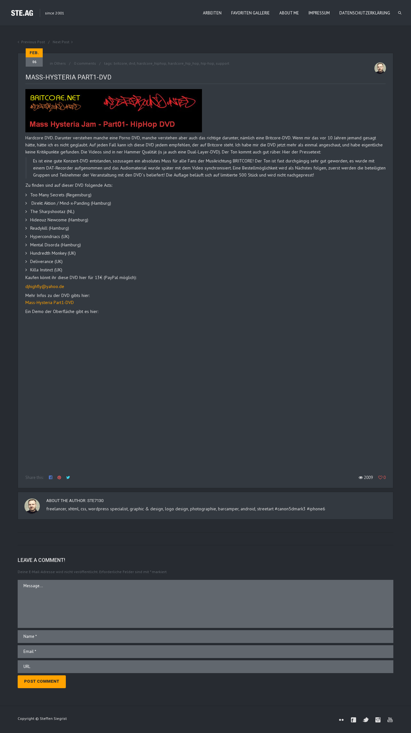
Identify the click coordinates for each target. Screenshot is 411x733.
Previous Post (33, 41)
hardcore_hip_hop (183, 63)
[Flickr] (341, 720)
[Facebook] (353, 720)
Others (60, 63)
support (222, 63)
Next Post (61, 41)
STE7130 (95, 500)
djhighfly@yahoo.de (44, 286)
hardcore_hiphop (151, 63)
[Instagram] (378, 720)
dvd (132, 63)
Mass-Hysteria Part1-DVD (49, 302)
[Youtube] (390, 720)
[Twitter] (366, 720)
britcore (120, 63)
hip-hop (207, 63)
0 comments (85, 63)
